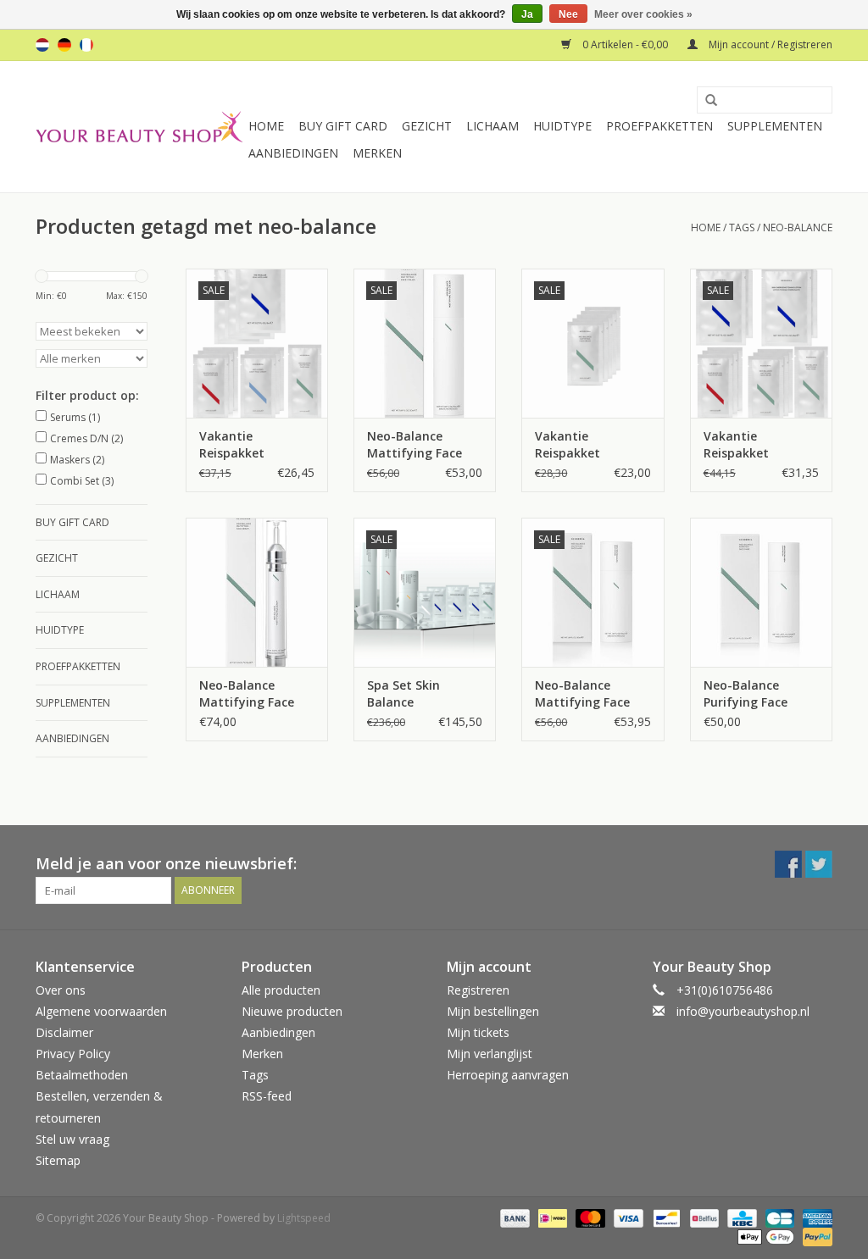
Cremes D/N (86, 438)
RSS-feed (267, 1096)
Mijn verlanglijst (489, 1053)
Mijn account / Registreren (769, 44)
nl (42, 45)
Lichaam (492, 126)
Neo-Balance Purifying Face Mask (745, 694)
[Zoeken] (705, 100)
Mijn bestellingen (493, 1011)
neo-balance (797, 227)
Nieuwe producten (292, 1011)
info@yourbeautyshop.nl (743, 1011)
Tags (741, 227)
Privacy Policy (73, 1053)
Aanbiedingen (293, 153)
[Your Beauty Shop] (139, 126)
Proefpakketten (659, 126)
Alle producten (281, 990)
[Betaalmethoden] (513, 1217)
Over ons (61, 990)
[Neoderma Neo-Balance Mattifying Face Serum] (257, 592)
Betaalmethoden (82, 1075)
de (64, 45)
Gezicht (427, 126)
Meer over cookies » (643, 14)
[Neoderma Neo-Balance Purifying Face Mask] (761, 592)
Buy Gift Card (342, 126)
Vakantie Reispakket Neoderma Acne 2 (756, 445)
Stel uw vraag (72, 1139)
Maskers (77, 459)
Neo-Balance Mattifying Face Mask (582, 694)
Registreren (478, 990)
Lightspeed (304, 1218)
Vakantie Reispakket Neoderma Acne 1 (251, 445)
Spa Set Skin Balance (403, 693)
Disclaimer (64, 1032)
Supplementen (774, 126)
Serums (75, 417)
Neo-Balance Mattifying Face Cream (414, 445)
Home (266, 126)
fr (86, 45)
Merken (377, 153)
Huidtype (562, 126)
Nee (568, 14)
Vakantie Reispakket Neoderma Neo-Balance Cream (582, 445)
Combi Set (82, 481)
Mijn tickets (478, 1032)
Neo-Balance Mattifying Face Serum (246, 694)
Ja (527, 14)
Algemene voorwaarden (101, 1011)
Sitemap (58, 1160)
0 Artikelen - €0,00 (625, 44)
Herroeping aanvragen (508, 1075)
